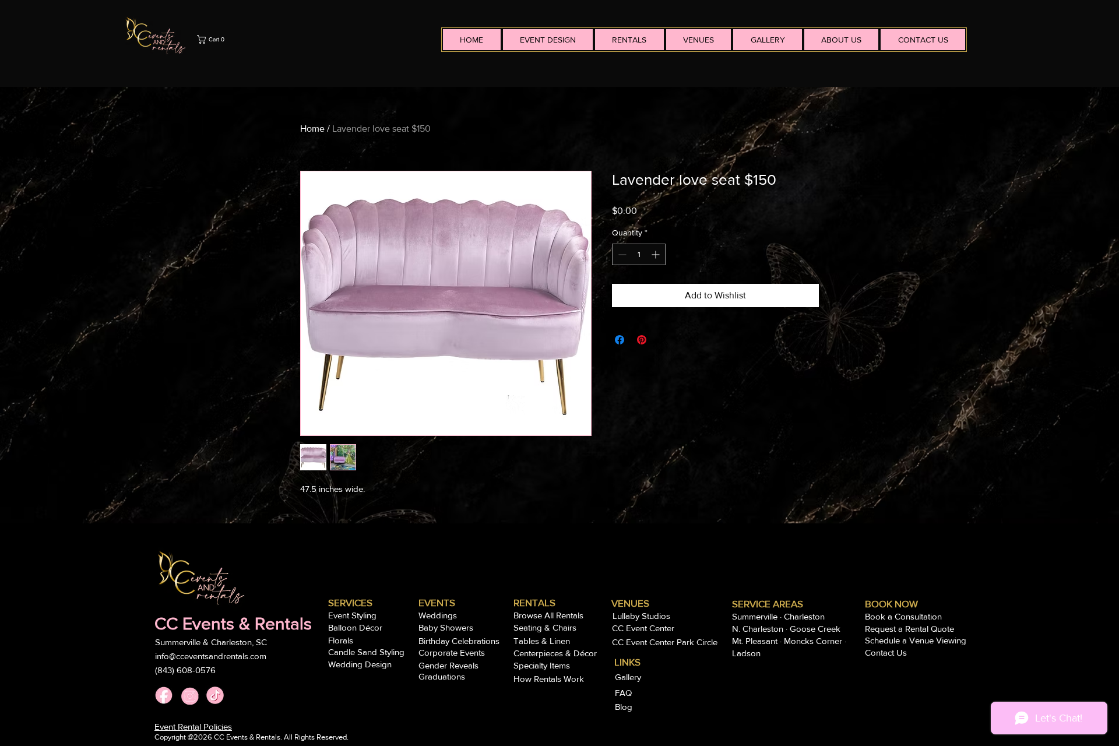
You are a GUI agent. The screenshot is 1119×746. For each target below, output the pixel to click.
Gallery (629, 677)
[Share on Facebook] (620, 340)
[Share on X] (664, 340)
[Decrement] (621, 254)
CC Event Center (643, 628)
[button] (316, 39)
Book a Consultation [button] (903, 616)
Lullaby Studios (641, 616)
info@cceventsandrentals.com (210, 656)
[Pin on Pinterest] (642, 340)
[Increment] (656, 254)
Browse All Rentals (548, 615)
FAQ (624, 693)
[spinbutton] (638, 254)
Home (312, 128)
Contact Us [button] (886, 652)
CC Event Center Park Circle (664, 642)
